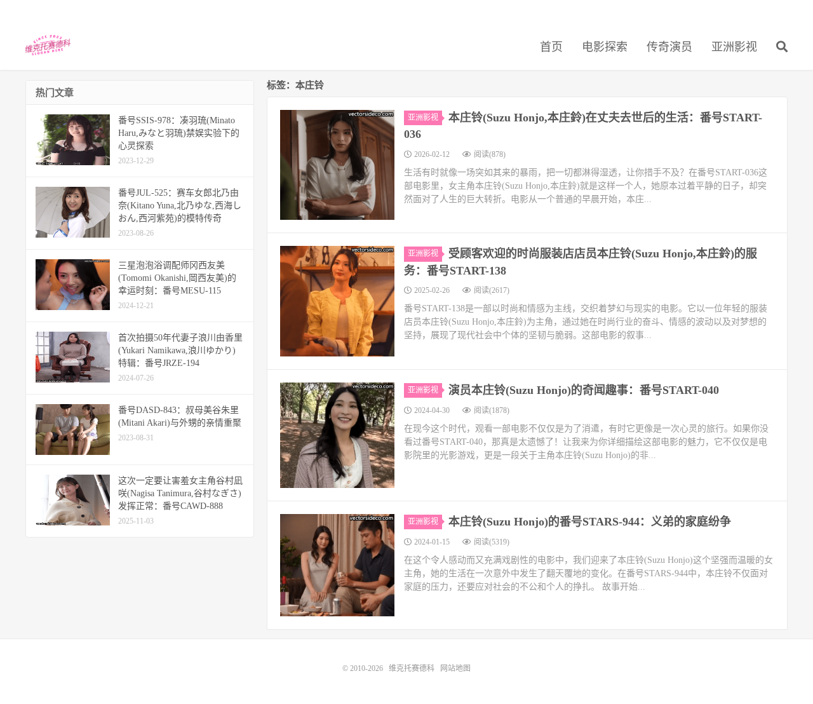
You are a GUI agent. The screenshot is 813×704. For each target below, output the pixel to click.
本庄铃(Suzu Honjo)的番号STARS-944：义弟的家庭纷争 (589, 521)
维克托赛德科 (48, 45)
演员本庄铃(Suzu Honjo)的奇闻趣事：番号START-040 (583, 390)
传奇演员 (669, 47)
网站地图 (455, 668)
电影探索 (605, 47)
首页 (551, 47)
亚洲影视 (734, 47)
